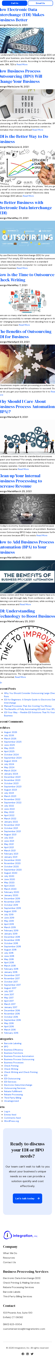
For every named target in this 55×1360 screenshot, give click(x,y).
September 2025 (13, 741)
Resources (9, 1257)
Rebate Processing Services (18, 1287)
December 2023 (12, 777)
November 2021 (12, 825)
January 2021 (10, 857)
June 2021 (9, 841)
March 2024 (10, 770)
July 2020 (9, 876)
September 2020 (13, 869)
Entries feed (10, 1114)
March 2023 (10, 796)
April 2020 (9, 885)
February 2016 (11, 1032)
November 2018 (12, 940)
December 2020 (12, 860)
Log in (7, 1111)
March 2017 (9, 1004)
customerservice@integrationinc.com (24, 1328)
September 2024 (13, 757)
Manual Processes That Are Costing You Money (28, 706)
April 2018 (9, 962)
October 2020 (11, 866)
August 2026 (10, 732)
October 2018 (11, 943)
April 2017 (9, 1000)
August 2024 (10, 761)
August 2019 (10, 911)
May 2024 (9, 767)
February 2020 (11, 892)
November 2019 (12, 901)
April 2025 (9, 751)
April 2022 (9, 815)
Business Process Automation (19, 1056)
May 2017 (8, 997)
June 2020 (9, 879)
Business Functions (13, 1053)
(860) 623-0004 (12, 1324)
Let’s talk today (25, 1198)
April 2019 (9, 924)
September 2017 (12, 984)
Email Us (40, 3)
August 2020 (10, 873)
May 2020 (9, 882)
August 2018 (10, 949)
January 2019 (10, 933)
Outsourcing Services (15, 1088)
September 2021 (12, 831)
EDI (5, 1075)
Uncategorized (11, 1101)
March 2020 (10, 889)
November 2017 (12, 978)
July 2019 (8, 914)
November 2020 (12, 863)
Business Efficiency (13, 1049)
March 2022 (10, 818)
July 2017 (8, 991)
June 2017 (9, 994)
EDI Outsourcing (12, 1078)
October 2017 (11, 981)
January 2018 (10, 972)
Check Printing (11, 1065)
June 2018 (9, 956)
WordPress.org (11, 1121)
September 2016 (12, 1020)
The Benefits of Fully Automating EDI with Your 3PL (29, 709)
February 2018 (11, 968)
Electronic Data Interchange (18, 1085)
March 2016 (10, 1029)
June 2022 (9, 809)
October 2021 (11, 828)
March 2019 (10, 927)
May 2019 (9, 921)
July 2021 (8, 837)
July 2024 (9, 764)
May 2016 (9, 1023)
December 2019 (12, 898)
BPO (6, 1046)
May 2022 (9, 812)
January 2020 (11, 895)
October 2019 (11, 905)
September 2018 (12, 946)
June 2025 (9, 745)
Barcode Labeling (12, 1043)
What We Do (10, 1253)
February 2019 (11, 930)
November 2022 (12, 799)
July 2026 (9, 735)
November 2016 (12, 1013)
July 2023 (9, 793)
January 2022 (11, 821)
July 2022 (9, 805)
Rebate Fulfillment (13, 1091)
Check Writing (11, 1069)
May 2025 (9, 748)
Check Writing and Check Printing (21, 1072)
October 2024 (11, 754)
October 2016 (11, 1016)
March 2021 (10, 850)
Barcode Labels (11, 1291)
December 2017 (12, 975)
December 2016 (12, 1010)
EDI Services (10, 1081)
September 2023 (12, 786)
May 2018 (9, 959)
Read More (22, 64)
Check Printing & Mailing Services (21, 1282)
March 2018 (10, 965)
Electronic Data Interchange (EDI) (21, 1278)
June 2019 (9, 917)
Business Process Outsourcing (19, 1059)
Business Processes (14, 1062)
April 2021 (9, 847)
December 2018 (12, 937)
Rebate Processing (13, 1094)
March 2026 (10, 738)
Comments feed (12, 1117)
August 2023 (10, 789)
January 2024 (11, 773)
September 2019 (12, 908)
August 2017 (10, 988)
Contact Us (9, 1262)
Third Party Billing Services (17, 1296)
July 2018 (8, 952)
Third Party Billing (12, 1097)
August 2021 (10, 834)
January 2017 (10, 1007)
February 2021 (11, 853)
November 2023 (12, 780)
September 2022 (12, 802)
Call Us (14, 3)
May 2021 (9, 844)
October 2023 (11, 783)
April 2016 (9, 1026)
